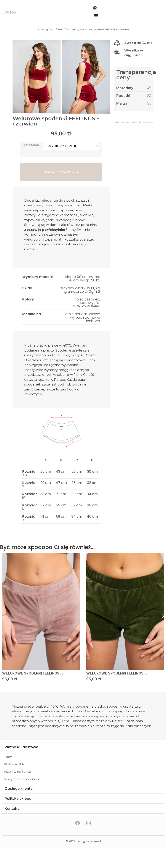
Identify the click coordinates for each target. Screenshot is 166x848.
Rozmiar (31, 145)
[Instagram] (89, 823)
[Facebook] (78, 823)
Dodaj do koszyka (61, 172)
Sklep (60, 29)
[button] (96, 15)
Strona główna (46, 29)
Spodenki (72, 29)
